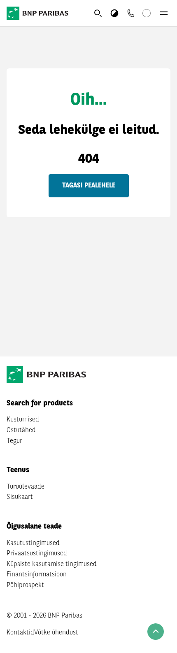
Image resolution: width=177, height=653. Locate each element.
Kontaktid (20, 633)
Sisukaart (20, 497)
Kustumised (23, 420)
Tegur (14, 441)
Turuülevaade (25, 487)
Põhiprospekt (25, 585)
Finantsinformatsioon (37, 574)
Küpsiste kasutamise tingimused (52, 564)
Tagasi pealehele (88, 186)
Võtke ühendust (56, 633)
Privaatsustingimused (37, 553)
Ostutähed (21, 430)
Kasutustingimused (33, 543)
